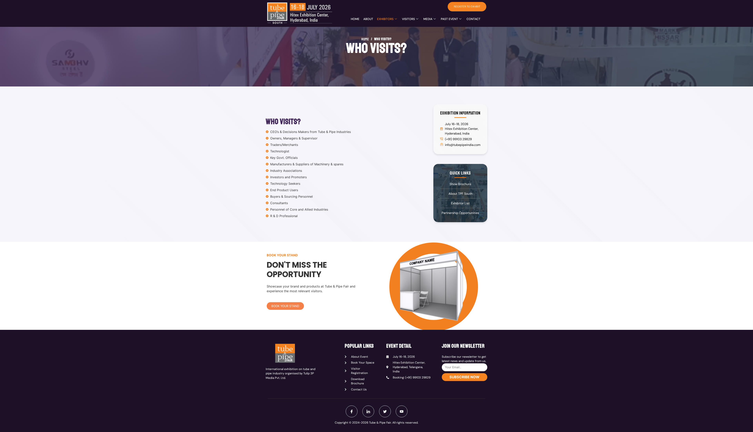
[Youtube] (401, 411)
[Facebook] (351, 411)
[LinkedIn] (368, 411)
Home (355, 19)
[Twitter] (385, 411)
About (368, 19)
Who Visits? (383, 39)
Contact (473, 19)
